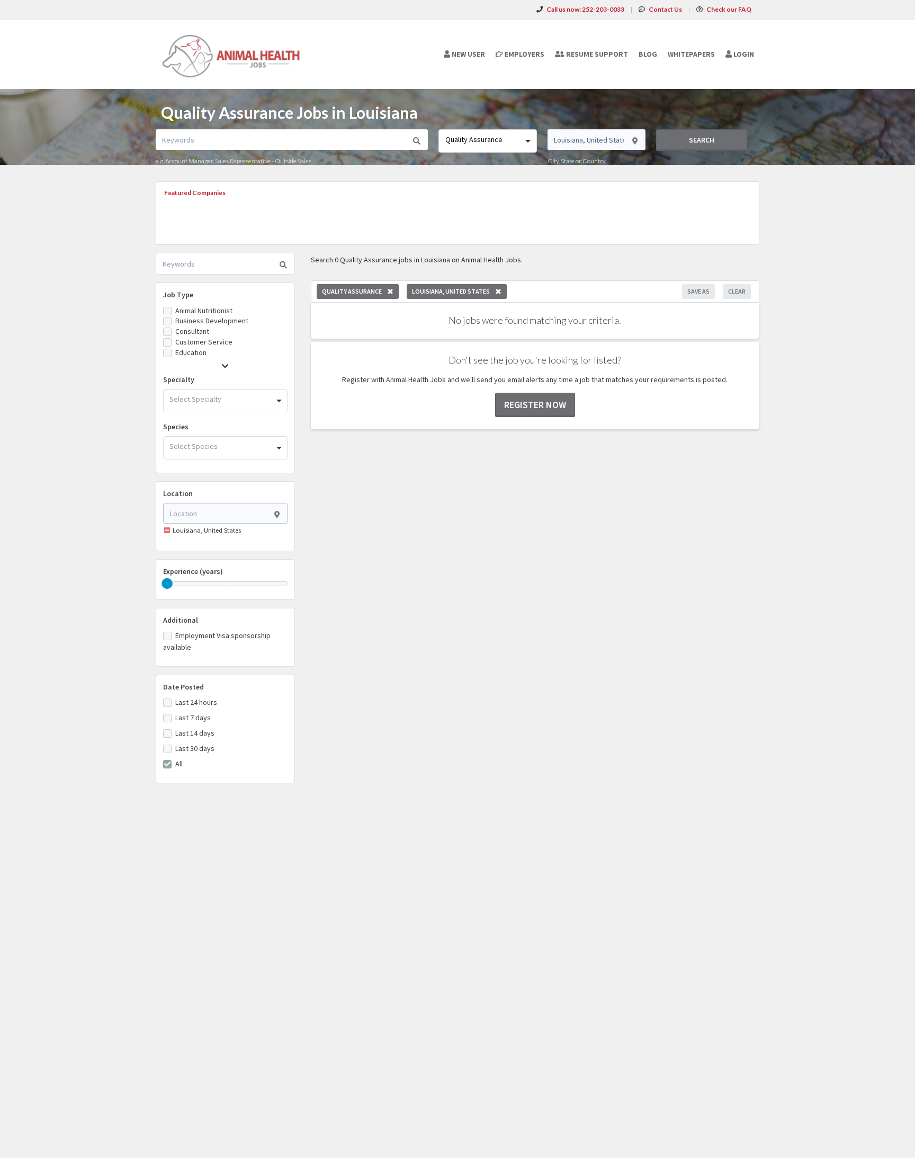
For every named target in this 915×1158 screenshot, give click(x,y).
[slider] (167, 583)
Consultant (192, 331)
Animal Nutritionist (203, 310)
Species (176, 426)
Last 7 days (193, 717)
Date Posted (183, 687)
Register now (535, 405)
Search (701, 140)
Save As (698, 291)
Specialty (178, 379)
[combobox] (487, 141)
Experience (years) (193, 571)
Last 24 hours (196, 702)
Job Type (178, 294)
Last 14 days (194, 733)
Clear (737, 291)
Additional (180, 620)
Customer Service (203, 342)
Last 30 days (194, 748)
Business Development (211, 320)
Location (178, 493)
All (179, 763)
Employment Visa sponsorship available (217, 641)
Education (191, 352)
